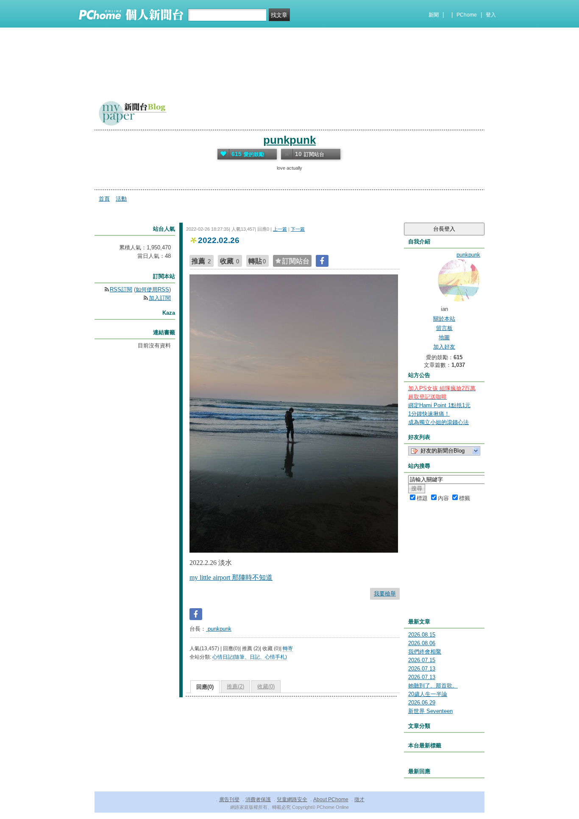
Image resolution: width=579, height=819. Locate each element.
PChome (467, 15)
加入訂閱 (160, 298)
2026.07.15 (421, 660)
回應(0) (205, 687)
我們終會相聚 (424, 651)
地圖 (444, 337)
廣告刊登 (229, 799)
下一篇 (298, 229)
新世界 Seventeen (430, 711)
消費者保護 (258, 799)
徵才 (359, 799)
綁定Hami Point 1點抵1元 (439, 405)
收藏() (266, 686)
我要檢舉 (385, 593)
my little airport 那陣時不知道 (231, 577)
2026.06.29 (421, 702)
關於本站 (444, 319)
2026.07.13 (421, 668)
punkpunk (289, 140)
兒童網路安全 (292, 799)
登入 (491, 15)
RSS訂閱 (121, 289)
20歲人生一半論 (427, 694)
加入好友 (444, 347)
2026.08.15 (421, 635)
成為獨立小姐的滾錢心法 (438, 422)
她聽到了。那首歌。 (433, 685)
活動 (121, 199)
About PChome (330, 799)
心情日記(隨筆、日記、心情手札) (249, 657)
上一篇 (280, 229)
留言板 (444, 328)
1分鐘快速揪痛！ (429, 414)
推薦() (235, 686)
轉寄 (288, 648)
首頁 (104, 199)
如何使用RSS (152, 289)
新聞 (434, 15)
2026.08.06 (421, 643)
